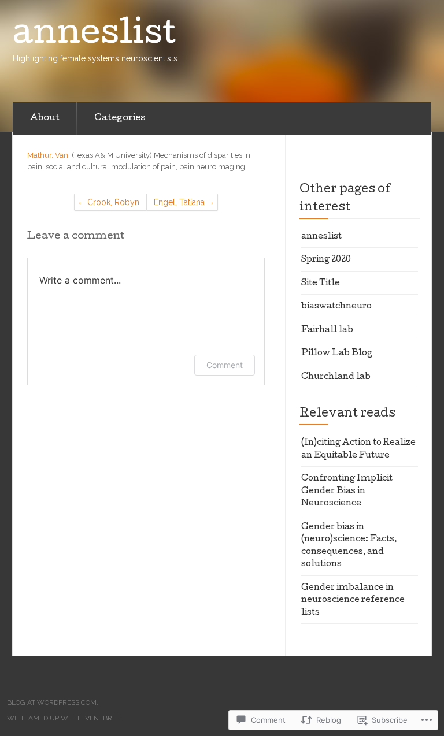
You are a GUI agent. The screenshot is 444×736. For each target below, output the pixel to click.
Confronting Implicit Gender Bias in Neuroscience (347, 491)
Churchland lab (336, 377)
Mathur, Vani (48, 155)
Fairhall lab (327, 330)
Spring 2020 (326, 260)
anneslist (321, 237)
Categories (120, 118)
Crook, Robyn (113, 202)
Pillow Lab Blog (336, 354)
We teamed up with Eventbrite (64, 718)
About (45, 118)
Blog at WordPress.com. (52, 702)
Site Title (320, 284)
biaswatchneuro (336, 307)
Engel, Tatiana (179, 202)
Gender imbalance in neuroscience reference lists (353, 600)
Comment (224, 365)
